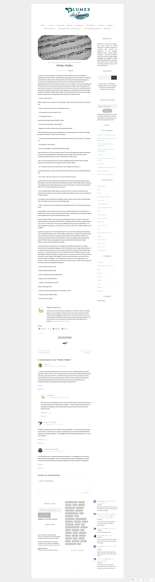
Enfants (69, 25)
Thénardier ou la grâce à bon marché (106, 167)
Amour (81, 502)
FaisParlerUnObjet (65, 337)
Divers (99, 269)
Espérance (69, 524)
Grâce (68, 530)
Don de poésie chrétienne (103, 196)
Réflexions (60, 25)
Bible (75, 505)
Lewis (68, 535)
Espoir (85, 521)
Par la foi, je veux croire (103, 170)
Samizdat (99, 236)
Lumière (75, 535)
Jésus (75, 533)
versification (71, 544)
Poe (98, 229)
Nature (68, 538)
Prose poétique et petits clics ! (105, 232)
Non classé (100, 273)
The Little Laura (101, 243)
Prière (68, 541)
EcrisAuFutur (81, 519)
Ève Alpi (99, 189)
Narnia (82, 535)
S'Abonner (107, 110)
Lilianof (99, 211)
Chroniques (70, 508)
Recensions (90, 25)
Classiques (78, 25)
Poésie (43, 25)
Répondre (40, 389)
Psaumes (76, 541)
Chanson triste (111, 528)
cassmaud (99, 535)
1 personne (48, 412)
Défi (76, 516)
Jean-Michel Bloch (101, 250)
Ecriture (69, 521)
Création (79, 510)
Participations (76, 62)
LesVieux (82, 533)
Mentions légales (77, 550)
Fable (77, 524)
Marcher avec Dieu (102, 218)
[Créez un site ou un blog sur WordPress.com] (77, 573)
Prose (51, 25)
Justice (68, 533)
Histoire (76, 530)
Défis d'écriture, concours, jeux (59, 62)
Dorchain (69, 516)
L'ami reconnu (100, 163)
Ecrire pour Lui (101, 200)
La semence (100, 154)
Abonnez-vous (44, 515)
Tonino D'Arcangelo (51, 449)
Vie (79, 544)
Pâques (83, 541)
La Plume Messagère (102, 204)
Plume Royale (100, 222)
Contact (110, 25)
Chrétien (80, 508)
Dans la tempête (72, 513)
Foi (83, 524)
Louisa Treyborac (101, 214)
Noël (75, 538)
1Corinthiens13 (71, 502)
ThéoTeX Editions (102, 239)
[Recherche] (114, 78)
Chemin (81, 505)
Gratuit (84, 527)
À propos (101, 25)
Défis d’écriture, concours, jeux (69, 28)
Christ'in (99, 193)
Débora (99, 501)
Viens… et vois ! (101, 247)
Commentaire (84, 492)
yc (100, 229)
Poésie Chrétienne (102, 225)
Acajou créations (101, 186)
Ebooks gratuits (50, 28)
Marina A (70, 70)
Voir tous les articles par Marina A (60, 321)
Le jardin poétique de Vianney (104, 207)
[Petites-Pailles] (64, 47)
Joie (82, 530)
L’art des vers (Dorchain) (92, 28)
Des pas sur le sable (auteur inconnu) (106, 135)
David (46, 364)
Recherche (107, 28)
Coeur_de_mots (50, 422)
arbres (68, 505)
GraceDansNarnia (72, 527)
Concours (69, 510)
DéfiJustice (70, 519)
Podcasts (99, 280)
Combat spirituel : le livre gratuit (105, 174)
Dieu (81, 513)
